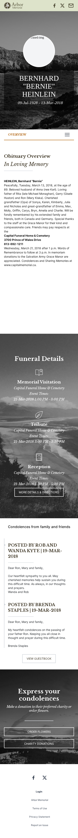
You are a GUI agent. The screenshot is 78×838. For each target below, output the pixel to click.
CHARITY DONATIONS (39, 743)
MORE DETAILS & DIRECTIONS (39, 492)
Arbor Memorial (39, 799)
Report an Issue (39, 825)
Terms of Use (39, 808)
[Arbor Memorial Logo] (13, 5)
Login (39, 791)
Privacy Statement (39, 816)
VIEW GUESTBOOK (39, 658)
